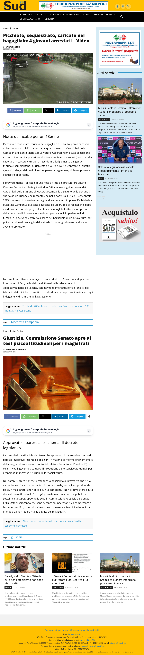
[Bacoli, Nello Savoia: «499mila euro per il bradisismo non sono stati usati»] (24, 563)
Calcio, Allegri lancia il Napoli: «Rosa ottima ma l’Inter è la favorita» (116, 170)
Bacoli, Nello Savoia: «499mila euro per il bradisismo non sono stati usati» (23, 580)
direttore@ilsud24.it (87, 640)
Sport (101, 178)
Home (6, 28)
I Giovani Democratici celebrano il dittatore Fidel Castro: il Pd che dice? (72, 580)
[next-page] (103, 198)
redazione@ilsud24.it (117, 643)
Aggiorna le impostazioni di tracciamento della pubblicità (72, 630)
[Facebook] (117, 6)
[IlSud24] (18, 6)
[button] (121, 16)
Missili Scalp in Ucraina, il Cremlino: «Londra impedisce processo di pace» (119, 111)
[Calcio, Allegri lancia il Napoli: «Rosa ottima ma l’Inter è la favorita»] (120, 150)
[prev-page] (99, 198)
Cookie (78, 634)
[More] (89, 416)
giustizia (17, 537)
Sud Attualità (104, 119)
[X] (128, 6)
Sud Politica (18, 331)
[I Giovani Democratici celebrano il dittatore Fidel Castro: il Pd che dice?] (72, 563)
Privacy (71, 634)
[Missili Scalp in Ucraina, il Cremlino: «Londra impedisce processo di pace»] (120, 91)
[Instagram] (123, 6)
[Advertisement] (48, 255)
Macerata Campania (25, 322)
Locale (15, 28)
